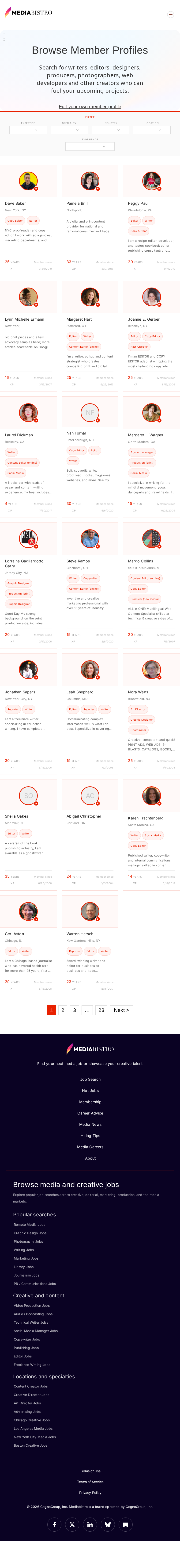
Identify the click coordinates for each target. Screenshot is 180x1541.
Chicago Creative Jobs (32, 1420)
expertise (28, 123)
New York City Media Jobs (35, 1437)
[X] (72, 1525)
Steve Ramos (78, 561)
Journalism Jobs (26, 1275)
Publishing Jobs (26, 1348)
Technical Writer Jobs (31, 1322)
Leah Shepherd (80, 692)
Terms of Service (90, 1482)
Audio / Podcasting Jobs (33, 1314)
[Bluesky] (108, 1525)
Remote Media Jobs (29, 1224)
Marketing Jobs (26, 1258)
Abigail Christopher (84, 816)
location (152, 123)
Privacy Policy (90, 1493)
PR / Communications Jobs (35, 1284)
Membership (90, 1101)
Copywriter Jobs (27, 1339)
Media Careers (90, 1147)
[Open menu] (170, 14)
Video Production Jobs (32, 1305)
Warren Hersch (80, 933)
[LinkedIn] (90, 1525)
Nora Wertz (138, 692)
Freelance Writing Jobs (32, 1365)
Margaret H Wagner (145, 435)
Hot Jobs (90, 1090)
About (90, 1158)
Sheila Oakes (16, 816)
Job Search (90, 1079)
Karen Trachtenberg (146, 818)
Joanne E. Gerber (144, 319)
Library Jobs (24, 1267)
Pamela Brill (77, 203)
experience (90, 139)
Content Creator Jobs (31, 1386)
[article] (28, 220)
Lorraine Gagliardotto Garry (24, 563)
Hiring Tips (90, 1135)
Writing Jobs (24, 1250)
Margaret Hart (79, 319)
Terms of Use (90, 1471)
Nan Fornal (76, 433)
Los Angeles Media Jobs (33, 1428)
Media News (90, 1124)
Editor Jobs (23, 1356)
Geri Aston (14, 933)
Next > (121, 1010)
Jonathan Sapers (20, 692)
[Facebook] (54, 1525)
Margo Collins (140, 561)
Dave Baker (15, 203)
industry (110, 123)
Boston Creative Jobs (31, 1445)
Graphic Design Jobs (30, 1233)
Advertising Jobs (27, 1412)
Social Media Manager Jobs (36, 1331)
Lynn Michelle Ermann (24, 319)
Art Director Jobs (27, 1403)
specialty (69, 123)
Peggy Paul (138, 203)
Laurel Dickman (19, 435)
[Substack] (126, 1525)
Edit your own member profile (90, 106)
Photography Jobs (28, 1241)
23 (101, 1010)
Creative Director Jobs (31, 1395)
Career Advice (90, 1113)
